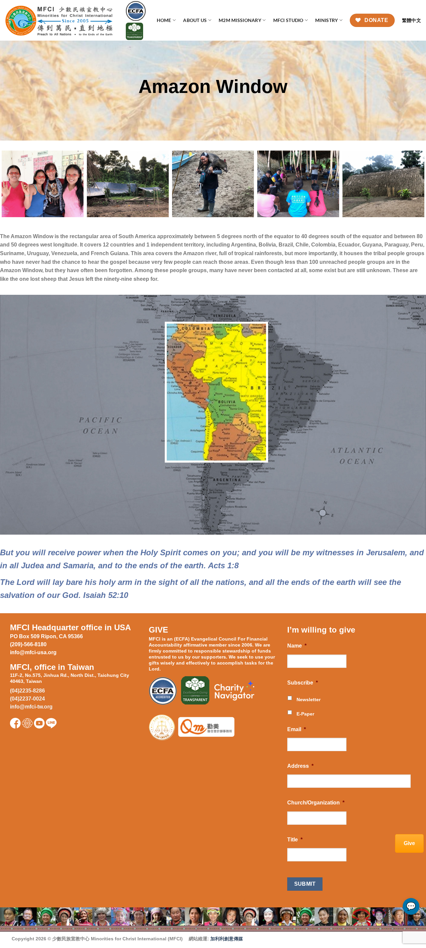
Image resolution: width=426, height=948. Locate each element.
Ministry (326, 20)
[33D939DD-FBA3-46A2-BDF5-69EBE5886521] (298, 184)
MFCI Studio (288, 20)
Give (409, 843)
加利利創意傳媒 (226, 938)
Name (297, 646)
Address (300, 766)
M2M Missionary (240, 20)
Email (296, 729)
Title (295, 839)
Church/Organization (315, 802)
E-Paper (305, 713)
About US (195, 20)
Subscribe (302, 683)
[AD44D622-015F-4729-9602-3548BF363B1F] (383, 184)
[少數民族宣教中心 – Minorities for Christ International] (60, 20)
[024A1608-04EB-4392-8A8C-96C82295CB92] (128, 184)
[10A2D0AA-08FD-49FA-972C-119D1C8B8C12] (213, 184)
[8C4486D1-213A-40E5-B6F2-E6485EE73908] (43, 184)
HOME (164, 20)
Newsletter (308, 699)
